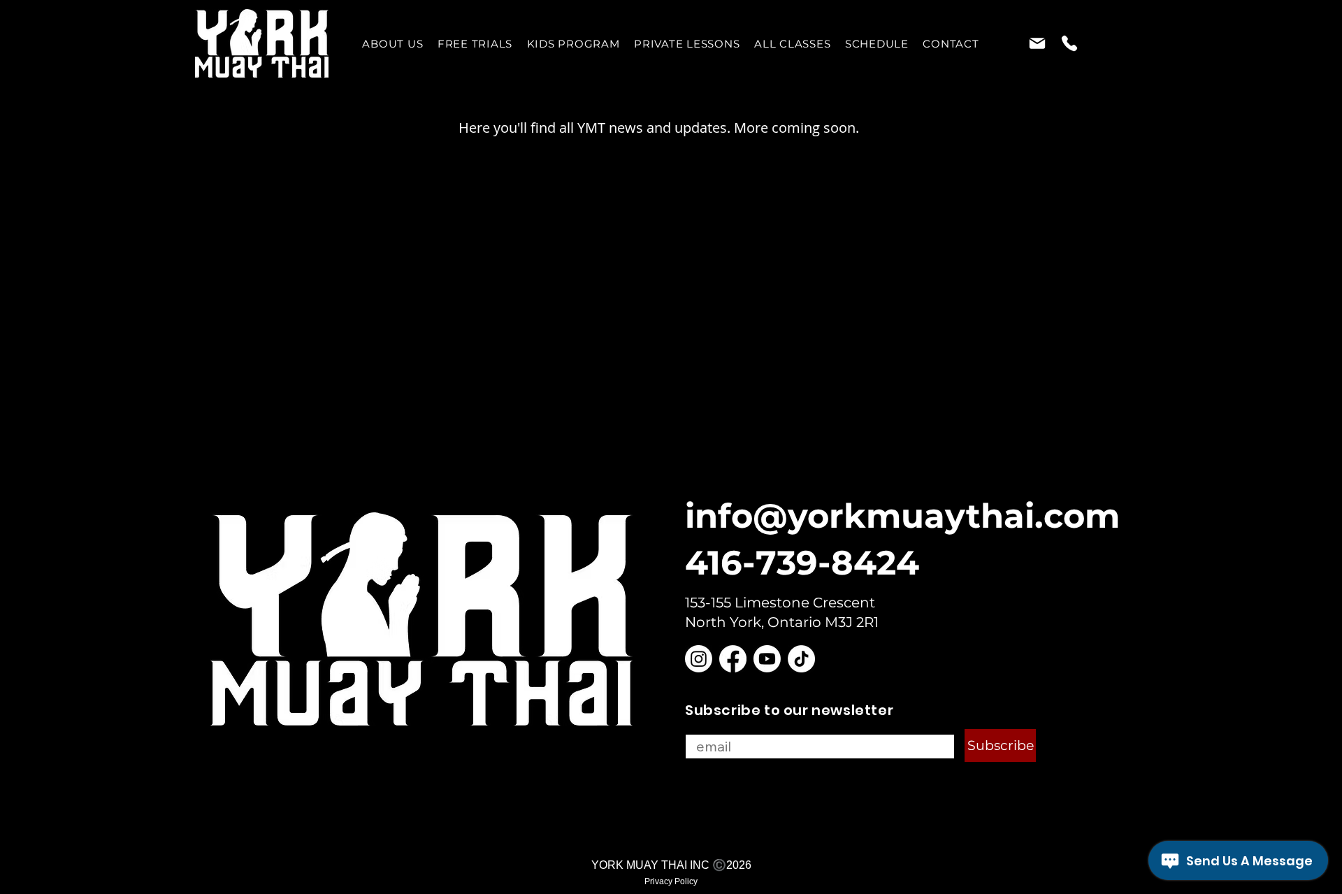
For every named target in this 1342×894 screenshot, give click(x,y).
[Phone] (1069, 43)
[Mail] (1037, 43)
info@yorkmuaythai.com (902, 516)
